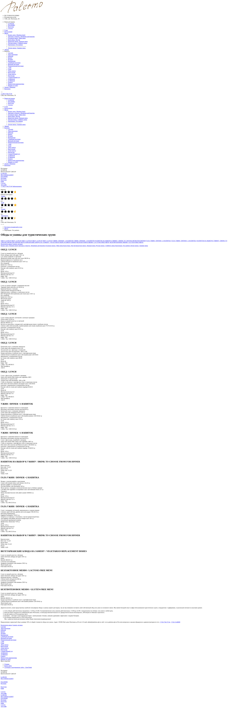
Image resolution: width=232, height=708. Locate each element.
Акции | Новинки (9, 163)
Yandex (3, 196)
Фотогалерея (8, 108)
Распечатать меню (6, 244)
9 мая (9, 146)
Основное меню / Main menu (17, 115)
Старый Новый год (14, 154)
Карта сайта (8, 666)
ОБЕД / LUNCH (6, 241)
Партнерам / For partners (15, 121)
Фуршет (10, 136)
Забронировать (17, 186)
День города (12, 147)
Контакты (7, 165)
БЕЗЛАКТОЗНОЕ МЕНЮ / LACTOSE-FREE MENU (93, 242)
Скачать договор (17, 244)
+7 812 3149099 (175, 622)
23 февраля (11, 157)
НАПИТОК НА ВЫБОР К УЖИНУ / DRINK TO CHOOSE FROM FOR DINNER (120, 241)
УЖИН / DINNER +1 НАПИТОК (63, 241)
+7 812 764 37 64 (165, 622)
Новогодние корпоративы (16, 160)
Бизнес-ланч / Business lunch (16, 111)
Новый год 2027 (13, 162)
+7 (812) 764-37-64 (6, 93)
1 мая (9, 144)
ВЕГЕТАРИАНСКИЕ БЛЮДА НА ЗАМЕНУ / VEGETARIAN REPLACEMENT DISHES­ (48, 242)
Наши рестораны (9, 98)
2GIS (2, 202)
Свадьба (10, 129)
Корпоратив (11, 137)
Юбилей (10, 132)
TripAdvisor (4, 216)
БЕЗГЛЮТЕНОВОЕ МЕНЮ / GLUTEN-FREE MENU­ (126, 242)
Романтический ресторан (16, 142)
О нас (6, 106)
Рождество (11, 152)
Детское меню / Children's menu (17, 119)
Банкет (10, 134)
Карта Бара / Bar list (14, 116)
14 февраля (11, 155)
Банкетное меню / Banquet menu (18, 118)
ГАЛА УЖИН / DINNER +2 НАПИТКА (158, 241)
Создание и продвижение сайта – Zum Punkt (18, 667)
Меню (6, 110)
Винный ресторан (13, 141)
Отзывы (6, 664)
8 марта (10, 159)
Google (3, 209)
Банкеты (7, 128)
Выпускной (11, 149)
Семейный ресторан (14, 139)
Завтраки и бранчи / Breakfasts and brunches (21, 113)
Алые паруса (12, 150)
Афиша (6, 126)
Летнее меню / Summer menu (17, 124)
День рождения (12, 131)
